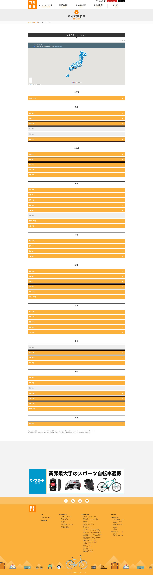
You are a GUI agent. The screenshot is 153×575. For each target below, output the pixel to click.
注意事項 (115, 527)
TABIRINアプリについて (117, 532)
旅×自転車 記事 (81, 5)
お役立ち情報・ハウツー (67, 524)
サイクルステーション (88, 524)
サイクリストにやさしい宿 (89, 516)
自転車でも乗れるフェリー (89, 540)
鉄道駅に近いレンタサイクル (90, 538)
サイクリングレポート (66, 519)
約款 (114, 525)
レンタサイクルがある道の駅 (90, 542)
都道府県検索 (63, 5)
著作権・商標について (118, 524)
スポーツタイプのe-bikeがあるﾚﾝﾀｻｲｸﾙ (92, 531)
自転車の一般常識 (65, 527)
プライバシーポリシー (118, 521)
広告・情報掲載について (118, 519)
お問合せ (121, 1)
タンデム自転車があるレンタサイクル (92, 537)
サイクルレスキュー (88, 546)
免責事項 (115, 522)
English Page (111, 1)
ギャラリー (116, 5)
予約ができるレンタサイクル (90, 518)
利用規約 (115, 534)
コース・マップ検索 (45, 5)
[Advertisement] (76, 454)
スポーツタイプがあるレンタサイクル (92, 532)
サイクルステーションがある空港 (91, 529)
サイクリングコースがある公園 (90, 519)
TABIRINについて (115, 517)
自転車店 (85, 526)
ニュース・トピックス (66, 516)
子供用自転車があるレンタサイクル (91, 535)
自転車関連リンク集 (88, 551)
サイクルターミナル (88, 523)
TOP (42, 514)
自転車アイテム (64, 526)
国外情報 (63, 521)
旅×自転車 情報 (98, 5)
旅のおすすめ (64, 518)
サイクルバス (86, 548)
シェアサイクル (86, 545)
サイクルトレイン (87, 527)
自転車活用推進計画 (88, 550)
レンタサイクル (86, 543)
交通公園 (85, 521)
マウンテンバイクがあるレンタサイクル (92, 534)
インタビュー (64, 523)
